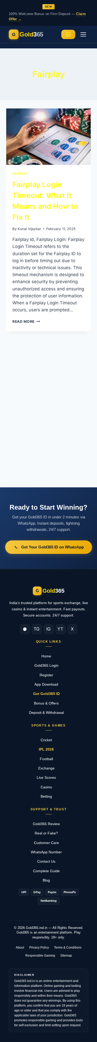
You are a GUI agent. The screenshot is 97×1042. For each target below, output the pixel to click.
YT (60, 629)
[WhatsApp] (25, 629)
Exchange (48, 768)
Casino (48, 787)
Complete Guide (48, 871)
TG (37, 629)
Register (49, 675)
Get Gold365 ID (48, 694)
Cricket (48, 740)
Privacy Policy (39, 947)
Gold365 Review (48, 824)
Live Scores (48, 777)
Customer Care (48, 843)
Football (48, 759)
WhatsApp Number (48, 852)
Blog (48, 880)
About (20, 947)
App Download (48, 684)
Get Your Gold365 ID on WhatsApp (52, 547)
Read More (26, 321)
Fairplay (20, 173)
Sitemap (66, 955)
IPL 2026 (48, 749)
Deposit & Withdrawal (48, 712)
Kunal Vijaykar (29, 229)
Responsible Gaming (40, 955)
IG (48, 629)
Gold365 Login (48, 665)
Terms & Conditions (67, 947)
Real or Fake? (48, 833)
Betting (48, 796)
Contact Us (48, 861)
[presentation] (48, 136)
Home (48, 656)
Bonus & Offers (48, 703)
